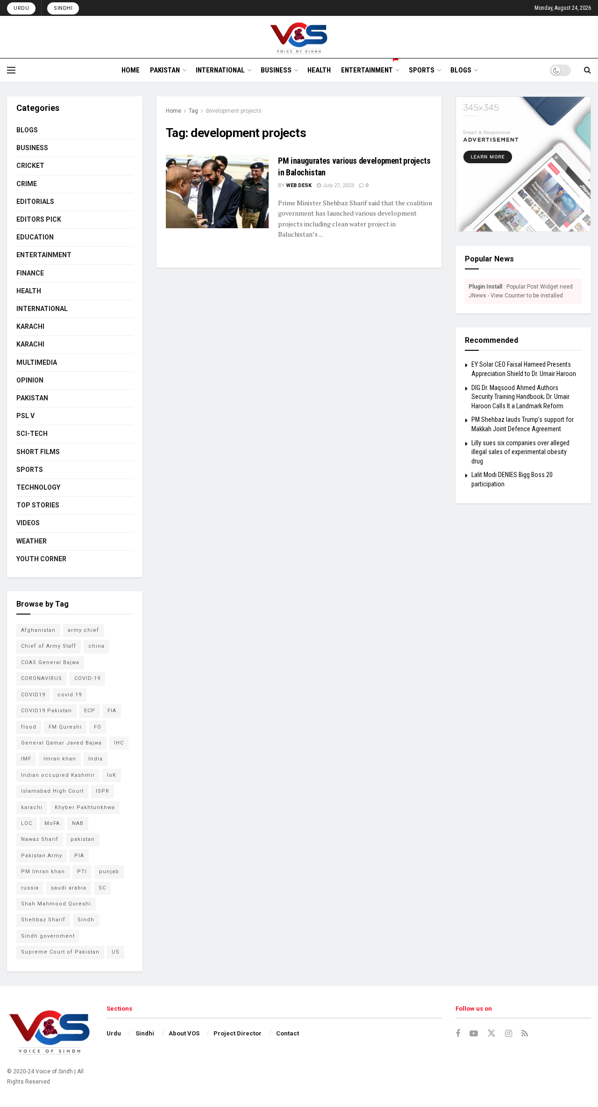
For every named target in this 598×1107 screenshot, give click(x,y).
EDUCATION (35, 237)
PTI (82, 871)
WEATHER (31, 541)
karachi (32, 807)
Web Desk (299, 185)
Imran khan (59, 759)
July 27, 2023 (337, 185)
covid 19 (69, 695)
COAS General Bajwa (50, 662)
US (116, 952)
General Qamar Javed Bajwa (61, 743)
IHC (119, 743)
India (95, 759)
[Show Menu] (11, 70)
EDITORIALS (35, 201)
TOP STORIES (37, 505)
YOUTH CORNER (41, 559)
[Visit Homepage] (299, 37)
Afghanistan (38, 630)
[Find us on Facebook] (458, 1033)
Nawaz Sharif (39, 839)
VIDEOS (28, 523)
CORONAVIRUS (41, 678)
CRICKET (30, 165)
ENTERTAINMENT (367, 70)
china (96, 646)
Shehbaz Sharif (43, 920)
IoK (111, 775)
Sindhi (63, 8)
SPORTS (421, 70)
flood (28, 727)
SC (102, 888)
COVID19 (33, 695)
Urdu (21, 8)
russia (30, 888)
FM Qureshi (65, 727)
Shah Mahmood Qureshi (56, 904)
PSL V (25, 416)
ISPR (102, 791)
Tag (193, 111)
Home (173, 111)
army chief (83, 630)
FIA (111, 711)
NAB (78, 823)
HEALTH (319, 70)
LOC (26, 823)
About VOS (184, 1033)
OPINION (29, 380)
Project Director (238, 1033)
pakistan (83, 839)
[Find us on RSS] (524, 1033)
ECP (89, 711)
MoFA (52, 823)
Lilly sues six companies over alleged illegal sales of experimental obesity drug (520, 452)
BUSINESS (276, 70)
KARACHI (30, 326)
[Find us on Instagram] (508, 1033)
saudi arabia (68, 888)
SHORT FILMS (38, 452)
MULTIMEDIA (36, 362)
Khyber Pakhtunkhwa (85, 807)
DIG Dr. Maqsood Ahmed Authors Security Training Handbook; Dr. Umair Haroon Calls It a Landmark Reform (520, 397)
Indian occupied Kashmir (58, 775)
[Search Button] (587, 70)
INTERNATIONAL (220, 70)
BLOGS (460, 70)
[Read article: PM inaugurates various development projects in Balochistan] (217, 191)
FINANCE (30, 273)
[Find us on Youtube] (474, 1033)
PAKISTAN (165, 70)
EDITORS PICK (38, 219)
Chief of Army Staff (48, 646)
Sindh (86, 920)
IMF (26, 759)
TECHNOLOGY (38, 487)
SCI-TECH (32, 433)
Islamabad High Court (52, 791)
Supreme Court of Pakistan (60, 952)
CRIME (26, 184)
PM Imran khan (43, 871)
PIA (79, 856)
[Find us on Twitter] (491, 1033)
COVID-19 (87, 678)
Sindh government (48, 936)
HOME (130, 70)
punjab (109, 871)
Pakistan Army (41, 856)
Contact (287, 1033)
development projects (234, 111)
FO (97, 727)
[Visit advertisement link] (523, 164)
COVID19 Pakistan (46, 711)
